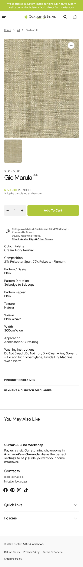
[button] (65, 17)
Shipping (9, 193)
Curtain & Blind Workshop (28, 544)
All (18, 30)
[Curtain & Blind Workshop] (40, 17)
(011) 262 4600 (14, 477)
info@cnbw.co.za (15, 481)
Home (7, 30)
